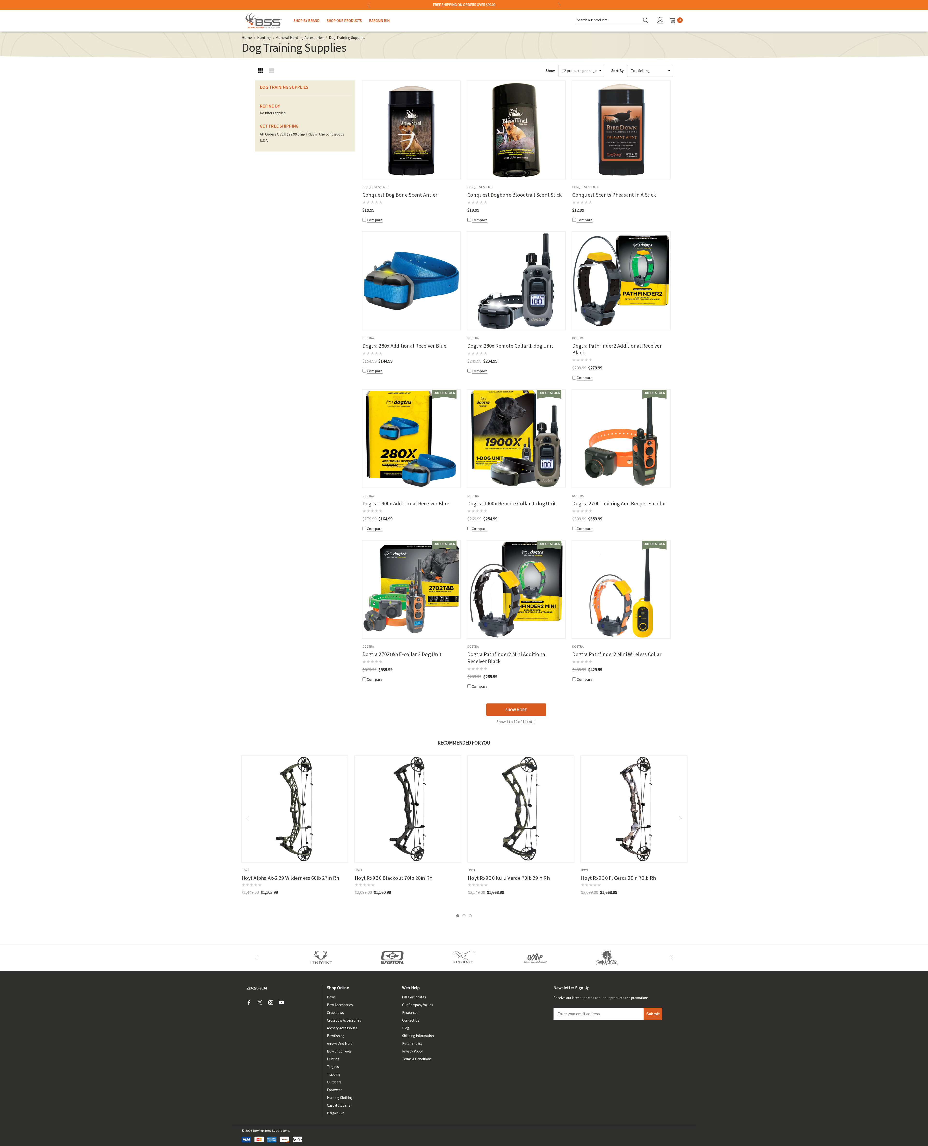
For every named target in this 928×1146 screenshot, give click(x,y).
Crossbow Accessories (344, 1020)
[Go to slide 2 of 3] (464, 915)
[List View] (271, 71)
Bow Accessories (340, 1005)
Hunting (333, 1059)
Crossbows (335, 1012)
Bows (331, 997)
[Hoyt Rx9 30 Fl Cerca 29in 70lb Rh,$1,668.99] (634, 809)
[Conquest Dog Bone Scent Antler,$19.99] (411, 130)
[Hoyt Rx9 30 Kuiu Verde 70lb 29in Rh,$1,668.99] (521, 809)
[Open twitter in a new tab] (261, 1002)
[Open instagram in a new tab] (272, 1002)
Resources (410, 1012)
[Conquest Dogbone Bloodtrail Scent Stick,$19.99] (516, 130)
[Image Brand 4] (464, 957)
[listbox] (650, 71)
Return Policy (412, 1043)
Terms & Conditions (417, 1059)
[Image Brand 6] (535, 957)
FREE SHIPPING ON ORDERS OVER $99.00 (464, 5)
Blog (405, 1028)
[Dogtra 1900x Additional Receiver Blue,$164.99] (411, 438)
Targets (333, 1066)
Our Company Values (417, 1005)
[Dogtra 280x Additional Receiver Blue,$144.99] (411, 281)
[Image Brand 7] (607, 957)
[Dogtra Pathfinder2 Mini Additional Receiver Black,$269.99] (516, 589)
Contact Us (410, 1020)
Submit (653, 1014)
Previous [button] (368, 4)
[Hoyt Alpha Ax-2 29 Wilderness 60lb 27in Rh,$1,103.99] (294, 809)
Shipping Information (418, 1035)
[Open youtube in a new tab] (283, 1002)
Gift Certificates (414, 997)
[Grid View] (260, 71)
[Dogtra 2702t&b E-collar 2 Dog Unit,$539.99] (411, 589)
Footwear (334, 1090)
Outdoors (334, 1082)
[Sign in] (660, 21)
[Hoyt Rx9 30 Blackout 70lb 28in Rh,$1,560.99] (407, 809)
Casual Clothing (338, 1105)
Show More (516, 709)
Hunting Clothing (340, 1097)
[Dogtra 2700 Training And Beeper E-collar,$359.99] (621, 438)
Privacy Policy (412, 1051)
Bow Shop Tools (339, 1051)
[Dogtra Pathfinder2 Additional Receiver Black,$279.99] (621, 281)
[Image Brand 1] (321, 957)
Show (550, 70)
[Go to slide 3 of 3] (470, 915)
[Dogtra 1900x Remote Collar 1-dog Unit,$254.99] (516, 438)
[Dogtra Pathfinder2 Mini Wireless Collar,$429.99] (621, 589)
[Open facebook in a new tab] (250, 1002)
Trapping (333, 1074)
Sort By (617, 70)
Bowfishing (335, 1035)
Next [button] (559, 4)
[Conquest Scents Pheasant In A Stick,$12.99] (621, 130)
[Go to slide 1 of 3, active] (457, 915)
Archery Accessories (342, 1028)
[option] (321, 957)
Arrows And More (340, 1043)
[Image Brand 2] (392, 957)
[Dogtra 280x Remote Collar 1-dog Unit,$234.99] (516, 281)
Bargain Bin (335, 1113)
